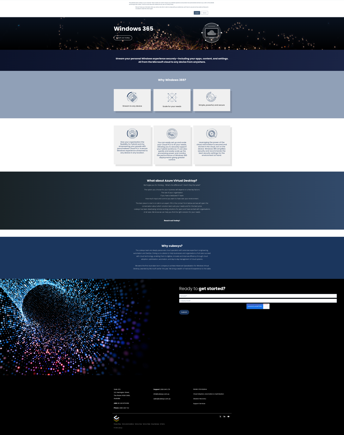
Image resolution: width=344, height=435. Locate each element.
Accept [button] (197, 13)
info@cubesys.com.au (161, 394)
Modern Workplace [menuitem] (200, 389)
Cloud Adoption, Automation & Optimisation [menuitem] (208, 394)
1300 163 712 (124, 408)
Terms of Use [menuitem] (138, 424)
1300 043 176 (165, 389)
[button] (220, 416)
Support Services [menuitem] (199, 404)
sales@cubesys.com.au (161, 399)
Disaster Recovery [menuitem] (199, 399)
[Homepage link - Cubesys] (116, 421)
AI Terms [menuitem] (162, 424)
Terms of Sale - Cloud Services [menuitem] (151, 424)
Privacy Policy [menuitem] (117, 424)
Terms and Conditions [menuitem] (128, 424)
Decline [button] (204, 13)
